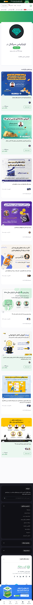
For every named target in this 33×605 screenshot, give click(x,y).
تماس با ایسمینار (26, 536)
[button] (23, 603)
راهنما (15, 5)
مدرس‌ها (28, 532)
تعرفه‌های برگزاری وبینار (25, 519)
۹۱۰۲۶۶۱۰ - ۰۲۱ (21, 572)
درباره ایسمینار (27, 513)
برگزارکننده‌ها (27, 529)
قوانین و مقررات (26, 526)
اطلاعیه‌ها (11, 5)
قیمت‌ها (19, 5)
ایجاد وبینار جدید (26, 516)
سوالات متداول (27, 523)
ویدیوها (28, 510)
